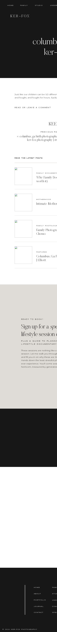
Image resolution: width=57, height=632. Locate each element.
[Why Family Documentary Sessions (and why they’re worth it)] (23, 176)
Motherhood (43, 199)
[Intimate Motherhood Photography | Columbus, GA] (23, 202)
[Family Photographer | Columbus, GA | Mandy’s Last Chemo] (23, 229)
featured (41, 252)
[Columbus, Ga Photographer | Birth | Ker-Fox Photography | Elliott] (23, 255)
